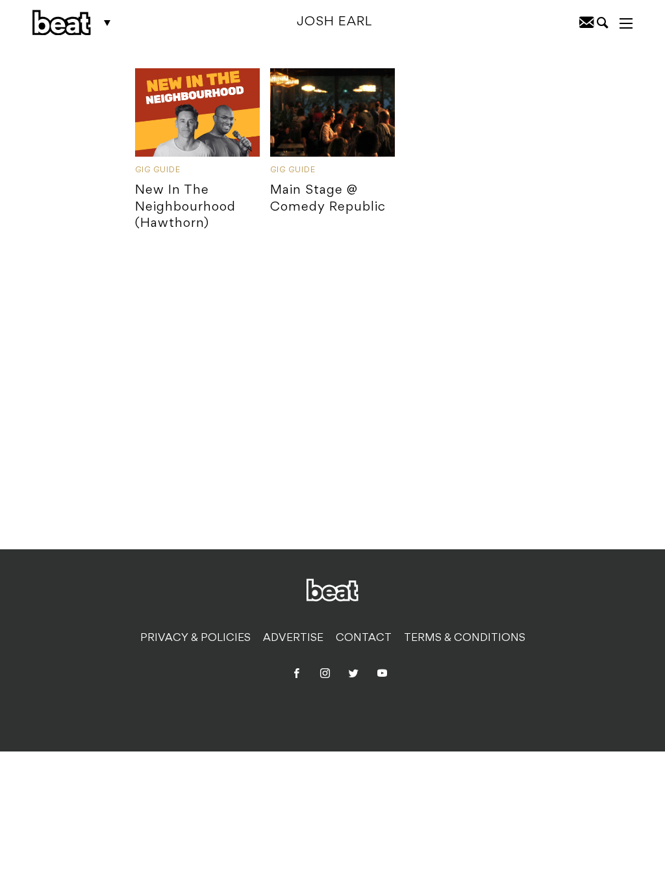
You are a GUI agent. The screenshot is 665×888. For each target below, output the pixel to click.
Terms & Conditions (464, 638)
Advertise (293, 638)
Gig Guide (158, 170)
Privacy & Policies (195, 638)
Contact (364, 638)
